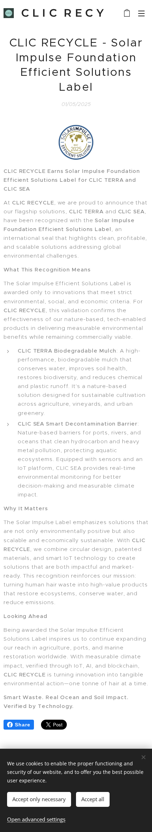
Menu (141, 13)
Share (22, 724)
